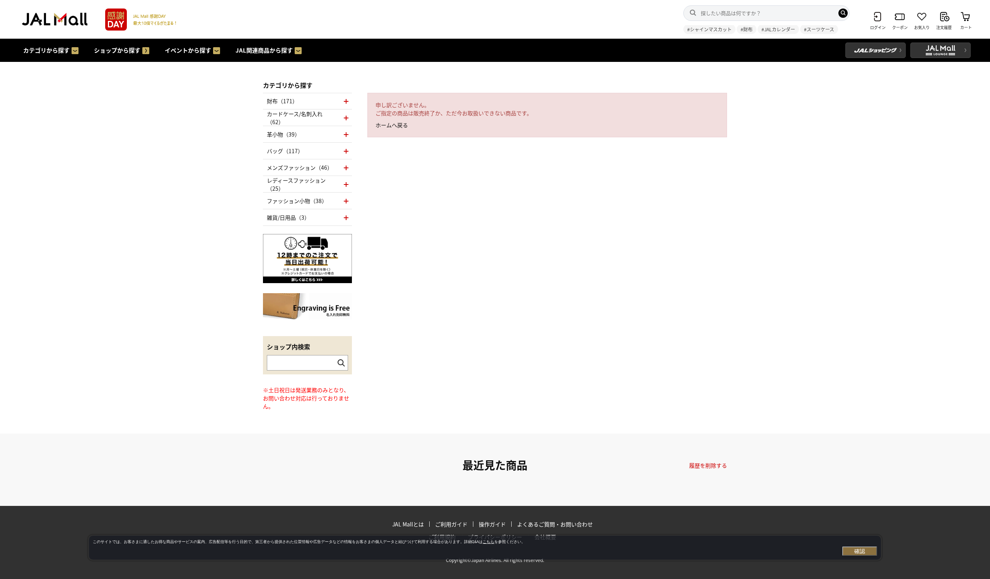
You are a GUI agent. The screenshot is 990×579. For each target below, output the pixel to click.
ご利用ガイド (451, 524)
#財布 (747, 29)
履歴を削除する (708, 465)
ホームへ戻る (392, 125)
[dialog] (485, 548)
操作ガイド (492, 524)
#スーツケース (819, 29)
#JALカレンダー (778, 29)
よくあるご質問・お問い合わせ (555, 524)
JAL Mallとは (408, 524)
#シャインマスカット (709, 29)
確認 (859, 551)
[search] (843, 13)
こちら (488, 542)
